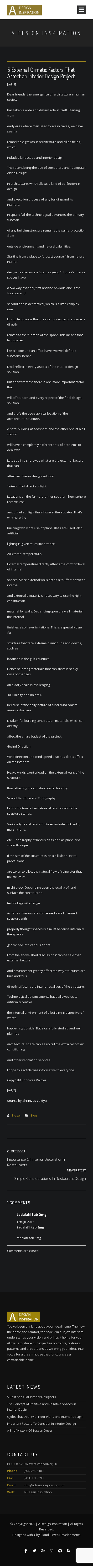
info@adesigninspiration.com (44, 1485)
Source (12, 1100)
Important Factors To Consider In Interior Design (41, 1423)
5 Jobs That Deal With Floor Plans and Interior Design (45, 1416)
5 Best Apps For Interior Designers (31, 1397)
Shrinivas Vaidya (34, 1100)
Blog (34, 1115)
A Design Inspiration (38, 1492)
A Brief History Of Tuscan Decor (29, 1430)
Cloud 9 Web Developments (61, 1535)
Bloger (16, 1115)
